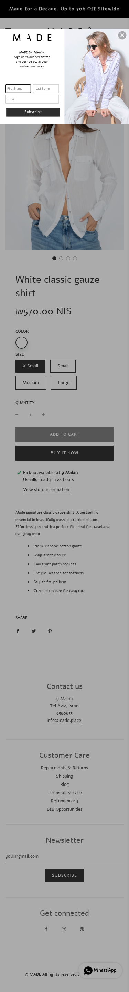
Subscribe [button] (33, 111)
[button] (122, 35)
